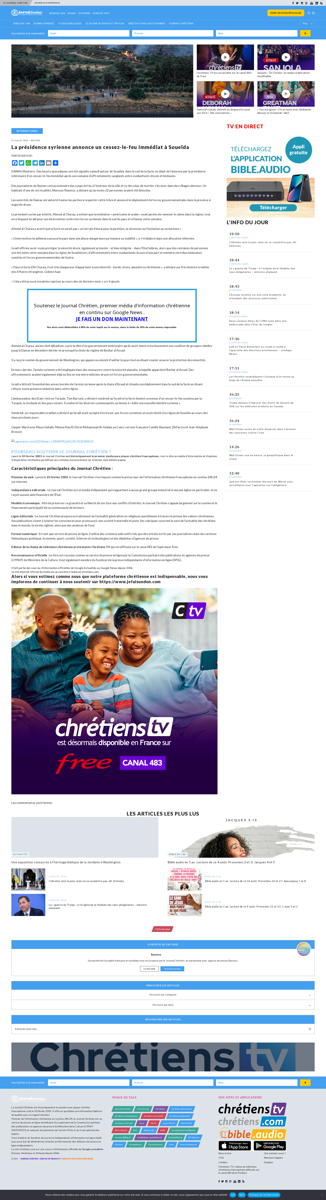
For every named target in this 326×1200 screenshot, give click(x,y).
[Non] (321, 1195)
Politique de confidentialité (264, 1194)
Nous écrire (225, 1153)
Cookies (223, 1162)
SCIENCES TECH (101, 13)
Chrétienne (193, 1137)
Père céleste (121, 1130)
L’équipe (268, 1162)
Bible (162, 1130)
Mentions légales (273, 1157)
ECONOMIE (84, 13)
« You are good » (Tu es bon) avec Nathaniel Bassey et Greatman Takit (284, 111)
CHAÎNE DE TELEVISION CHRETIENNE (76, 1159)
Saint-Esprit (186, 1123)
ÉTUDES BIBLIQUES (70, 23)
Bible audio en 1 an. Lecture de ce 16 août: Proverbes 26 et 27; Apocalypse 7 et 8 (255, 881)
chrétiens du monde (153, 1116)
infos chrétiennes (188, 1144)
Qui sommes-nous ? (275, 1153)
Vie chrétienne (155, 1144)
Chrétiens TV (101, 547)
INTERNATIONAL (27, 130)
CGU (221, 1157)
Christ (154, 1123)
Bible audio (149, 1130)
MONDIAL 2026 (57, 13)
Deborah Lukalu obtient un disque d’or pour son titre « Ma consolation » (223, 111)
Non (242, 1194)
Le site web (149, 968)
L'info (171, 1144)
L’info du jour (162, 929)
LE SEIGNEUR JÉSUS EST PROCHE (105, 23)
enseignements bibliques (183, 1130)
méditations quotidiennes (149, 1137)
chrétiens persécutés (181, 1109)
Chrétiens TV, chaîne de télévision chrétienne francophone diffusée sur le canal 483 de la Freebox (239, 1169)
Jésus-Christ (169, 1123)
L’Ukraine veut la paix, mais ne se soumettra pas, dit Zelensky (86, 881)
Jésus (141, 1123)
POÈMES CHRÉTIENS (181, 23)
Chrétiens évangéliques (126, 1116)
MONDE (72, 13)
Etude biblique (175, 1137)
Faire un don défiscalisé (285, 13)
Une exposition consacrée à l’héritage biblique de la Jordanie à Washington (66, 862)
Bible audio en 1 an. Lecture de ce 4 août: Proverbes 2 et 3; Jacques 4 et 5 (221, 862)
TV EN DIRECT (245, 126)
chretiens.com (90, 571)
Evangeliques (135, 1144)
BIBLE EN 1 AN (21, 23)
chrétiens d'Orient (124, 1123)
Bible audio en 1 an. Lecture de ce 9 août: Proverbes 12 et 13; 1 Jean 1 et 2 (251, 906)
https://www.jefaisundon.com (130, 581)
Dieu (135, 1130)
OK (232, 1194)
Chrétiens (160, 1109)
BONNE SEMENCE (44, 23)
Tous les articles (172, 968)
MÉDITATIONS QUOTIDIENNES (147, 23)
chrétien (119, 1144)
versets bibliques (123, 1137)
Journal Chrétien (55, 456)
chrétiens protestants (179, 1116)
